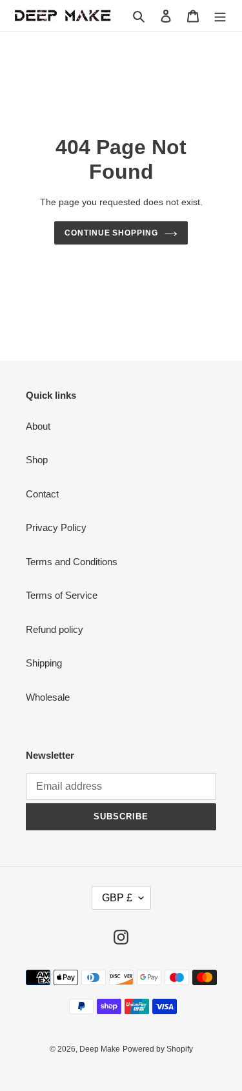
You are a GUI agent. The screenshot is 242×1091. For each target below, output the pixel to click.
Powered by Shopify (158, 1049)
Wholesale (48, 697)
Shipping (44, 662)
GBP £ (117, 897)
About (38, 426)
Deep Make (99, 1049)
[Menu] (220, 16)
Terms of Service (61, 595)
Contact (42, 493)
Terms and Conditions (71, 561)
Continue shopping (112, 232)
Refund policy (54, 629)
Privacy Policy (56, 527)
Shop (37, 459)
